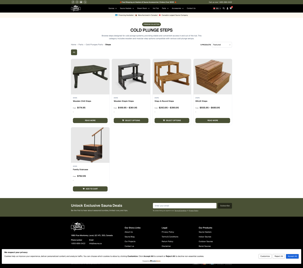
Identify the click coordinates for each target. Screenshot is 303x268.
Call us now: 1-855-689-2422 (220, 2)
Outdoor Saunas (206, 241)
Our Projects (130, 241)
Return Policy (167, 241)
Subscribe (225, 205)
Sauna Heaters (126, 8)
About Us (129, 232)
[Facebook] (73, 2)
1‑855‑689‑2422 (78, 243)
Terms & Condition (181, 211)
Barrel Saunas (205, 246)
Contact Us (191, 8)
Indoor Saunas (205, 236)
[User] (227, 8)
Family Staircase (80, 169)
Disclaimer (166, 246)
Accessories (177, 8)
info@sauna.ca (95, 243)
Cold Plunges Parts (94, 44)
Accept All (292, 256)
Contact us (129, 246)
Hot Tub (156, 8)
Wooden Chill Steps (82, 101)
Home (73, 44)
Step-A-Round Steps (164, 101)
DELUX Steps (201, 101)
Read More (90, 120)
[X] (85, 2)
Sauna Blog (130, 236)
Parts (164, 8)
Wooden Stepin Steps (124, 101)
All (74, 52)
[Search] (223, 8)
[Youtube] (81, 2)
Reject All (279, 256)
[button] (90, 188)
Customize (265, 256)
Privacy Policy (193, 211)
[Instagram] (77, 2)
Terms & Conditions (170, 236)
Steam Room (142, 8)
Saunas (112, 8)
